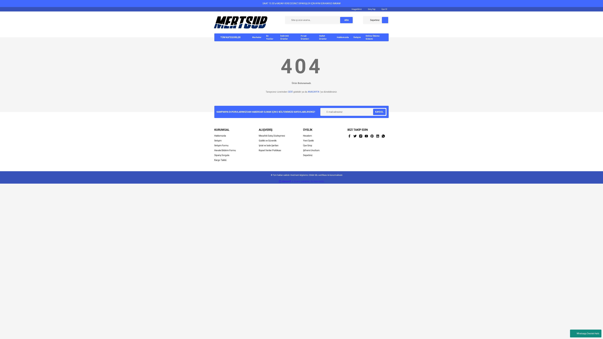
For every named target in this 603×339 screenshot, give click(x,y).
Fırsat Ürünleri (305, 37)
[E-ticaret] (301, 181)
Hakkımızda (343, 37)
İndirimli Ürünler (284, 37)
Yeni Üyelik (308, 140)
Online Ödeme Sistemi (373, 37)
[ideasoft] (285, 181)
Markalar (256, 37)
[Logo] (240, 22)
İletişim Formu (221, 145)
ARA (346, 20)
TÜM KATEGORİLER (230, 37)
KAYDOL (379, 112)
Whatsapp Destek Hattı (588, 333)
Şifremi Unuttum (311, 150)
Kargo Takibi (220, 160)
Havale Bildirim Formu (225, 150)
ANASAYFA (313, 91)
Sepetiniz (307, 155)
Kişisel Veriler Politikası (270, 150)
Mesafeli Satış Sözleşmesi (272, 136)
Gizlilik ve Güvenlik (268, 140)
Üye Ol (384, 9)
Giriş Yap (371, 9)
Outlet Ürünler (323, 37)
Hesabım (307, 136)
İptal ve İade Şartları (268, 145)
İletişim (357, 37)
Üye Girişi (307, 145)
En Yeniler (269, 37)
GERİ (290, 91)
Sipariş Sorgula (221, 155)
